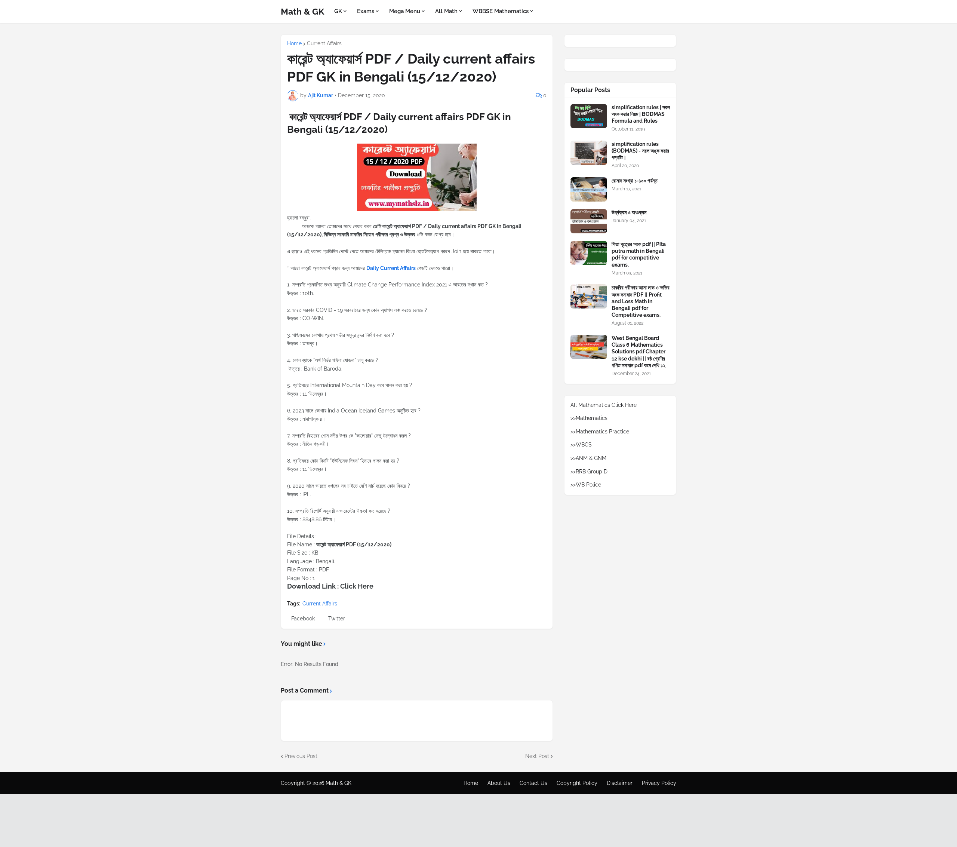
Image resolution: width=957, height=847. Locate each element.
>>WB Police (585, 485)
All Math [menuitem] (446, 11)
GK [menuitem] (338, 11)
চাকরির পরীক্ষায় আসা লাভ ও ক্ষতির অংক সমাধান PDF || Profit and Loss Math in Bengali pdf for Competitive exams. (641, 301)
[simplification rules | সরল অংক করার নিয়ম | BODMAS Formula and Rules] (588, 116)
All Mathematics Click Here (603, 405)
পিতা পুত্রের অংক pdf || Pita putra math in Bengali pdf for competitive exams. (639, 254)
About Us (498, 783)
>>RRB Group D (588, 472)
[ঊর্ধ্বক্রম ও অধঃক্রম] (588, 221)
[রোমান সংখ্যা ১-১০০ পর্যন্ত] (588, 189)
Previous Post (300, 756)
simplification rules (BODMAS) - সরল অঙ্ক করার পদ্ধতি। (640, 150)
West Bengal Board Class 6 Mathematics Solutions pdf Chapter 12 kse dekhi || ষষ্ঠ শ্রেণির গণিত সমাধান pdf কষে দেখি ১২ (638, 351)
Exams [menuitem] (365, 11)
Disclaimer (620, 783)
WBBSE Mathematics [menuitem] (501, 11)
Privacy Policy (659, 783)
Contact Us (533, 783)
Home (294, 43)
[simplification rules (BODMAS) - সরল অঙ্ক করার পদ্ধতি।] (588, 153)
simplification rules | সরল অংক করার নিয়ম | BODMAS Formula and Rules (641, 114)
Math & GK (302, 11)
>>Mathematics (588, 418)
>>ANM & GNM (588, 458)
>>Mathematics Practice (599, 432)
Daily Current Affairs (391, 268)
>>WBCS (581, 445)
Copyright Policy (577, 783)
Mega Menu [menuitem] (404, 11)
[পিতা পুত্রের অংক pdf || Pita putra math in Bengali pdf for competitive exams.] (588, 253)
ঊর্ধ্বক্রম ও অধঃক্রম (629, 212)
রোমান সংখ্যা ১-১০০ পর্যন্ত (635, 181)
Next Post (537, 756)
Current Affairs (324, 43)
